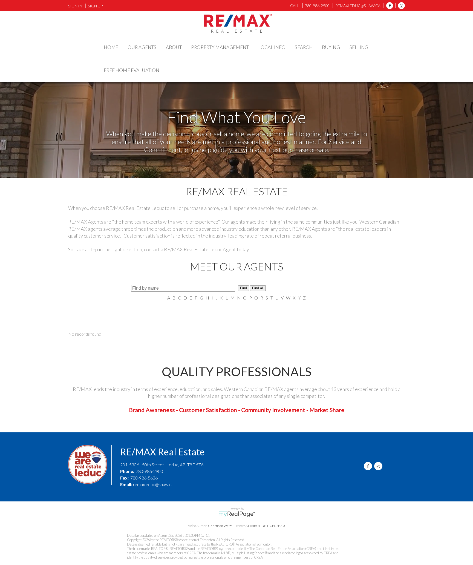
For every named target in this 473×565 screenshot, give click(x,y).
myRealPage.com (236, 514)
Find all (258, 288)
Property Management (220, 47)
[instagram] (400, 5)
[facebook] (388, 5)
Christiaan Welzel (220, 526)
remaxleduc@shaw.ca (153, 484)
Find (243, 288)
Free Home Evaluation (131, 70)
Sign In (75, 6)
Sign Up (95, 6)
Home (111, 47)
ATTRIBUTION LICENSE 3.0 (265, 526)
